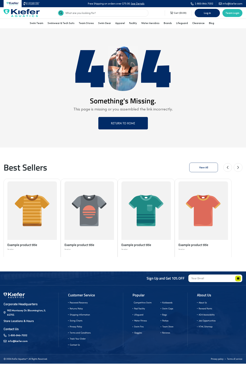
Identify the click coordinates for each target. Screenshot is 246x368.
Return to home (123, 123)
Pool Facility (139, 308)
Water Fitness (140, 320)
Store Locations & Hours (19, 321)
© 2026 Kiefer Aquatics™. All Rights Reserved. (25, 358)
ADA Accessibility (207, 314)
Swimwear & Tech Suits (61, 23)
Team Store (167, 326)
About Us (204, 295)
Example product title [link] (22, 245)
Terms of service (234, 358)
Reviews (166, 332)
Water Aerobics (150, 23)
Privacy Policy (76, 326)
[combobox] (102, 13)
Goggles (138, 332)
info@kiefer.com (18, 341)
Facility (133, 23)
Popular (139, 295)
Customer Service (81, 295)
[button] (36, 23)
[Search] (61, 13)
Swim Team (36, 23)
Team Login (232, 13)
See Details (137, 3)
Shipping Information (80, 314)
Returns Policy (76, 308)
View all (203, 167)
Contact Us (75, 344)
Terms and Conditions (80, 332)
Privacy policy (217, 358)
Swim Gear (104, 23)
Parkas (165, 320)
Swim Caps (167, 308)
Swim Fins (139, 326)
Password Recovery (79, 302)
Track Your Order (78, 338)
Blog (211, 23)
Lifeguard (182, 23)
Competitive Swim (142, 302)
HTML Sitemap (206, 326)
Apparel (120, 23)
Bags (164, 314)
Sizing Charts (76, 320)
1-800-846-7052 (17, 335)
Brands (168, 23)
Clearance (198, 23)
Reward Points (205, 308)
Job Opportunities (207, 320)
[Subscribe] (238, 278)
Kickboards (167, 302)
